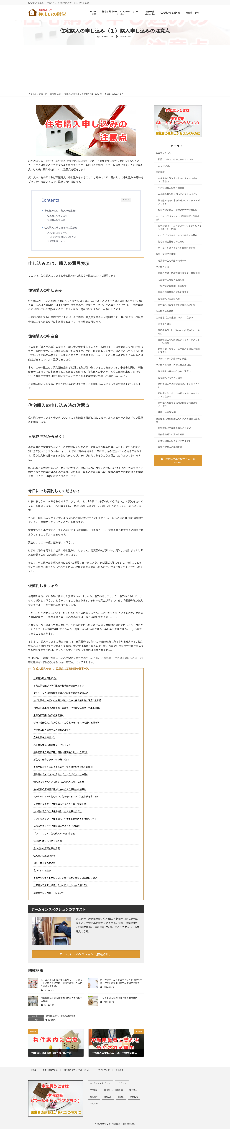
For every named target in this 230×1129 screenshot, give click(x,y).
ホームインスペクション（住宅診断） (86, 954)
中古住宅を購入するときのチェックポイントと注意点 (179, 180)
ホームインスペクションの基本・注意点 (177, 235)
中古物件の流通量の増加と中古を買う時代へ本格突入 (59, 789)
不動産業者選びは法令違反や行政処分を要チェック (58, 685)
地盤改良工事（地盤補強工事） (48, 715)
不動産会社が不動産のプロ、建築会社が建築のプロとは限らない (65, 877)
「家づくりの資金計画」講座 (172, 358)
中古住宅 (160, 172)
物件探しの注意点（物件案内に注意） (66, 161)
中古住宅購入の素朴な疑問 (171, 187)
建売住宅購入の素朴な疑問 (171, 434)
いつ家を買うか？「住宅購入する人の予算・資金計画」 (60, 803)
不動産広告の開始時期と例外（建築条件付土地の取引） (60, 752)
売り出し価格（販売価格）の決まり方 (52, 744)
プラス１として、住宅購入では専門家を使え (55, 833)
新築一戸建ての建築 (166, 254)
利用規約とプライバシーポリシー (78, 1069)
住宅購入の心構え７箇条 (170, 377)
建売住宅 (108, 1096)
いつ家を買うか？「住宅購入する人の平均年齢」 (57, 825)
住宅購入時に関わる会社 (45, 678)
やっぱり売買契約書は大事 (46, 848)
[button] (178, 460)
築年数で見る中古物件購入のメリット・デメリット (179, 202)
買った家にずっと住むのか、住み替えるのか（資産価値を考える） (66, 796)
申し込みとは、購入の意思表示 (60, 210)
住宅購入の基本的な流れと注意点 (174, 371)
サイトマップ (104, 1069)
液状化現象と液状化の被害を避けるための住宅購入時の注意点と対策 (67, 700)
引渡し (121, 1096)
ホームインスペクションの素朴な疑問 (176, 247)
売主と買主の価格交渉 (44, 737)
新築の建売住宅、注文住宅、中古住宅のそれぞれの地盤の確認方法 (66, 722)
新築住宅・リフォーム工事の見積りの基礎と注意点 (179, 351)
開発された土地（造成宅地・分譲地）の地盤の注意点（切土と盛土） (67, 707)
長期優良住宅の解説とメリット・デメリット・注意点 (179, 341)
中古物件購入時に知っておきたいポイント (178, 194)
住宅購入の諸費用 (164, 311)
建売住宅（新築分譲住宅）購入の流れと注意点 (178, 420)
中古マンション (163, 165)
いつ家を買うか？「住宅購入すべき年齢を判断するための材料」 (65, 818)
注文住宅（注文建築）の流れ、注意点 (174, 317)
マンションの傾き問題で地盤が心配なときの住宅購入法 (60, 693)
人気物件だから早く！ (58, 232)
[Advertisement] (115, 68)
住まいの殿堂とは (50, 1069)
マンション (121, 1083)
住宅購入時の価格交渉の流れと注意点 (52, 729)
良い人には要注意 (42, 870)
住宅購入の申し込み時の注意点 (60, 227)
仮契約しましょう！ (57, 241)
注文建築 (93, 1103)
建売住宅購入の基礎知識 (170, 447)
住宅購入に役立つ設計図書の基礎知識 (176, 305)
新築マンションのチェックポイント (175, 159)
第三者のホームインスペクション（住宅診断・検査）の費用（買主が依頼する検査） (121, 981)
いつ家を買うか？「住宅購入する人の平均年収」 (57, 811)
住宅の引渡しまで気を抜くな (47, 840)
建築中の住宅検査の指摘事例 (172, 260)
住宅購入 (52, 1019)
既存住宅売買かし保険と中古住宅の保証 (177, 209)
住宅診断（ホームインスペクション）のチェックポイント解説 (180, 227)
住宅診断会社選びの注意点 (171, 241)
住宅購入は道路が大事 (169, 298)
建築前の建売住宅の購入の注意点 (174, 428)
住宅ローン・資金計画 (113, 1089)
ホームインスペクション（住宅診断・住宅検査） (177, 218)
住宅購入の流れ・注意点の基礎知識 (60, 1016)
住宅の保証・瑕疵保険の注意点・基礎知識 (179, 273)
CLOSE (126, 200)
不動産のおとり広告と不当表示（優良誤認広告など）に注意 (63, 766)
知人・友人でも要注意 (44, 862)
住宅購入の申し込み (57, 215)
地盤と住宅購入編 (167, 412)
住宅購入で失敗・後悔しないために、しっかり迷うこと (60, 885)
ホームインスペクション (100, 1083)
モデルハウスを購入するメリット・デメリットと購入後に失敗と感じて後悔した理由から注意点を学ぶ (61, 983)
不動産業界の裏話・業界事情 (172, 285)
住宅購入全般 (162, 266)
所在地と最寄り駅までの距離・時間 (51, 759)
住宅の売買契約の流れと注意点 (173, 292)
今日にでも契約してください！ (62, 236)
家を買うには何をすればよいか (48, 892)
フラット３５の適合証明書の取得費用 (118, 997)
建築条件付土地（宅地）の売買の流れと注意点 (179, 332)
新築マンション (163, 153)
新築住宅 (134, 1096)
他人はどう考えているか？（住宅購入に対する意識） (59, 781)
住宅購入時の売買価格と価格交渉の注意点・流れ (177, 404)
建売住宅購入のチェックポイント (174, 440)
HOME (33, 1069)
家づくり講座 (164, 323)
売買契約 (93, 1096)
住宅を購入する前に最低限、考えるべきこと (179, 385)
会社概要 (119, 1069)
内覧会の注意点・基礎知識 (171, 279)
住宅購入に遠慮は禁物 (44, 855)
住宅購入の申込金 (56, 219)
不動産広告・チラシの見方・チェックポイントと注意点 (60, 774)
